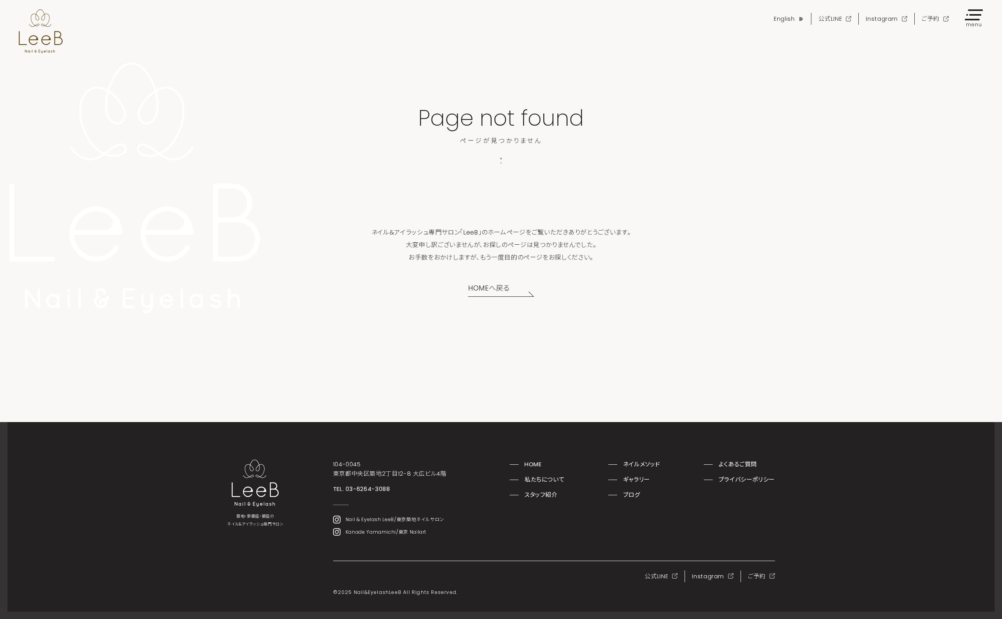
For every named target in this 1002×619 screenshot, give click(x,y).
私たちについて (544, 479)
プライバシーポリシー (747, 479)
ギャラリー (636, 479)
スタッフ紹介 (541, 495)
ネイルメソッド (641, 464)
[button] (973, 18)
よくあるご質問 (738, 464)
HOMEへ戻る (489, 288)
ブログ (631, 495)
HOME (533, 464)
